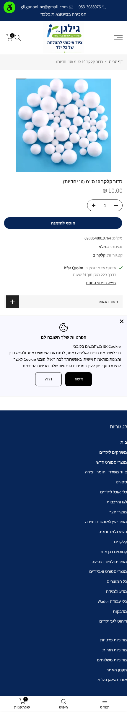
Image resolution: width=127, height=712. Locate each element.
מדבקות (120, 611)
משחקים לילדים (113, 452)
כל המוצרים (117, 581)
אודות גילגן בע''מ (112, 679)
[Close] (122, 321)
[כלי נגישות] (9, 7)
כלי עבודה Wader (112, 601)
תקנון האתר (117, 670)
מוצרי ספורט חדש (111, 462)
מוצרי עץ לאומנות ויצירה (106, 521)
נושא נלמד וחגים (112, 531)
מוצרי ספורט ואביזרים (108, 571)
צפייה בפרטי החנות (101, 282)
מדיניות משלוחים (112, 660)
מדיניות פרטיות (113, 640)
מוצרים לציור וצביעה (109, 561)
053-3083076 (90, 6)
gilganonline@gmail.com (44, 6)
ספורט (121, 482)
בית (124, 442)
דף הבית (116, 62)
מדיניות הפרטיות (36, 365)
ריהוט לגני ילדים (113, 621)
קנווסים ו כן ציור (113, 551)
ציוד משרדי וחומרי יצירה (106, 472)
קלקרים (98, 255)
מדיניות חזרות (114, 650)
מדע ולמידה (116, 591)
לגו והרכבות (117, 502)
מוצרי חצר (118, 512)
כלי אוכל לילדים (113, 492)
